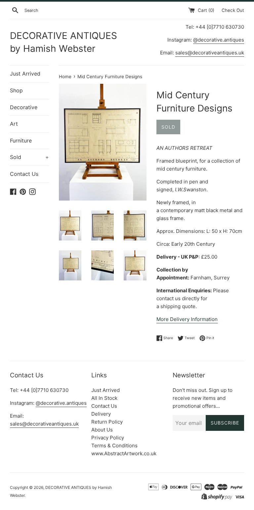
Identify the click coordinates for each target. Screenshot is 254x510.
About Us (102, 430)
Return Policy (107, 422)
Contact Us (24, 174)
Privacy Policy (107, 437)
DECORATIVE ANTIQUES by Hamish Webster (63, 42)
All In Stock (104, 398)
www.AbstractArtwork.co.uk (123, 453)
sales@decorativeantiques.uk (209, 52)
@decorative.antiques (218, 40)
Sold (29, 157)
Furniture (21, 140)
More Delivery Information (187, 319)
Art (14, 123)
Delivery (101, 414)
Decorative (23, 107)
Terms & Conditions (114, 445)
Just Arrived (25, 73)
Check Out (233, 10)
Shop (16, 90)
